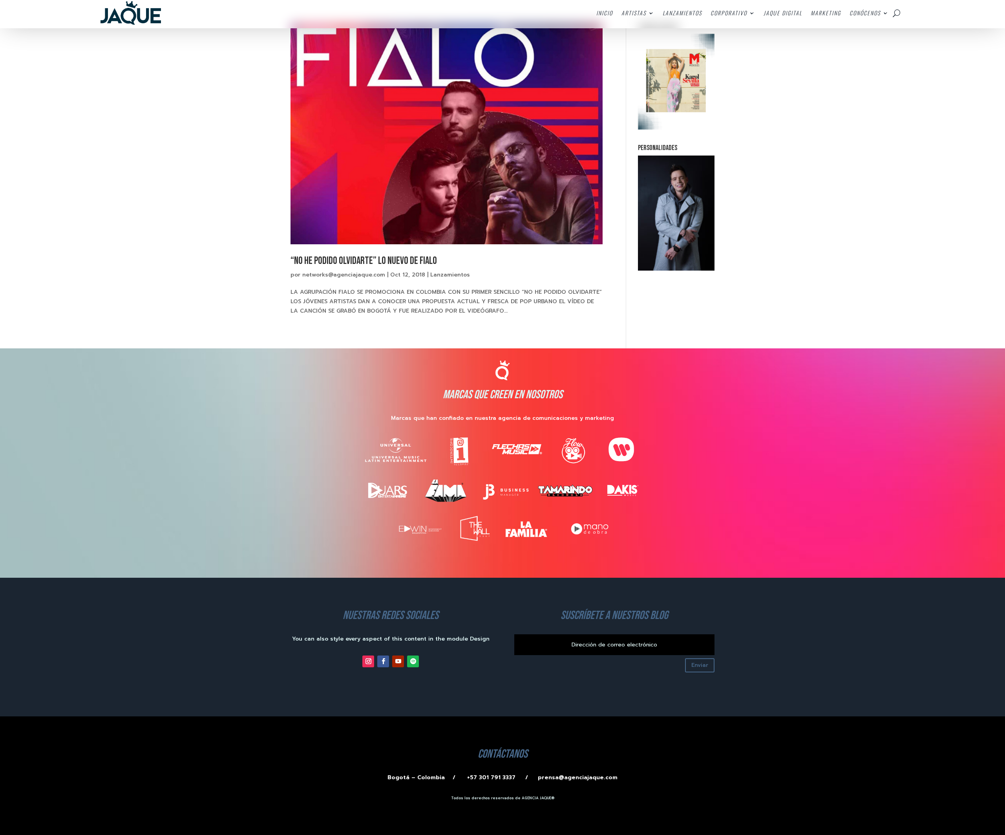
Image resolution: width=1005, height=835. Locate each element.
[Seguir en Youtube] (398, 661)
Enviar (699, 665)
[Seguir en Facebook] (383, 661)
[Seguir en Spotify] (413, 661)
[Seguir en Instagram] (368, 661)
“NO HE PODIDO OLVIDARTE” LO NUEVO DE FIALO (364, 261)
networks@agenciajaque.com (343, 275)
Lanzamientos (450, 275)
